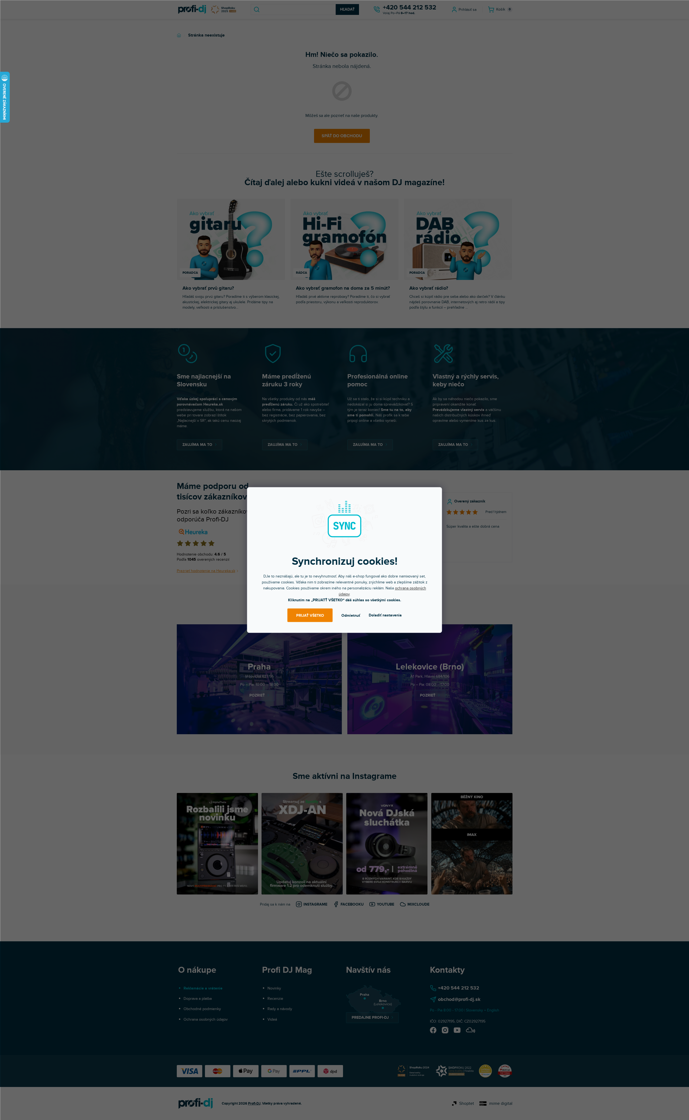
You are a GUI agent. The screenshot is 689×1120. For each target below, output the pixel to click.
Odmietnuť (350, 615)
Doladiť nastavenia (385, 615)
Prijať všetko (310, 615)
